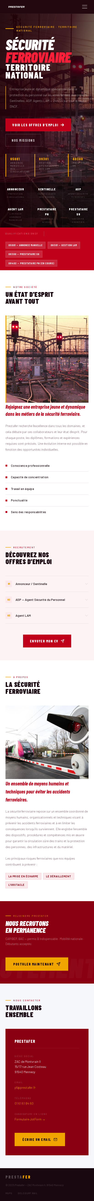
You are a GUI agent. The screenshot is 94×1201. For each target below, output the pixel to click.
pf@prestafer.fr (25, 1087)
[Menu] (85, 7)
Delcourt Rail (28, 1193)
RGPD (8, 1193)
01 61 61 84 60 (24, 1103)
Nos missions (23, 140)
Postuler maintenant (33, 964)
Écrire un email (36, 1139)
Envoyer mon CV (44, 641)
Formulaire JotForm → (30, 1119)
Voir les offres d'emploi (35, 125)
